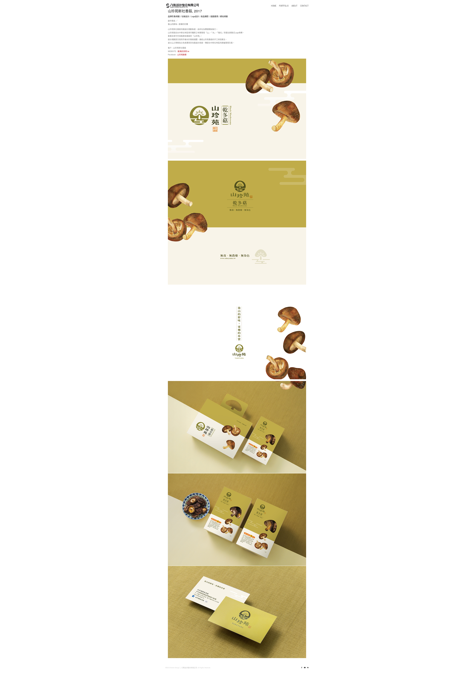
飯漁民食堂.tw (183, 51)
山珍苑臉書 (182, 54)
